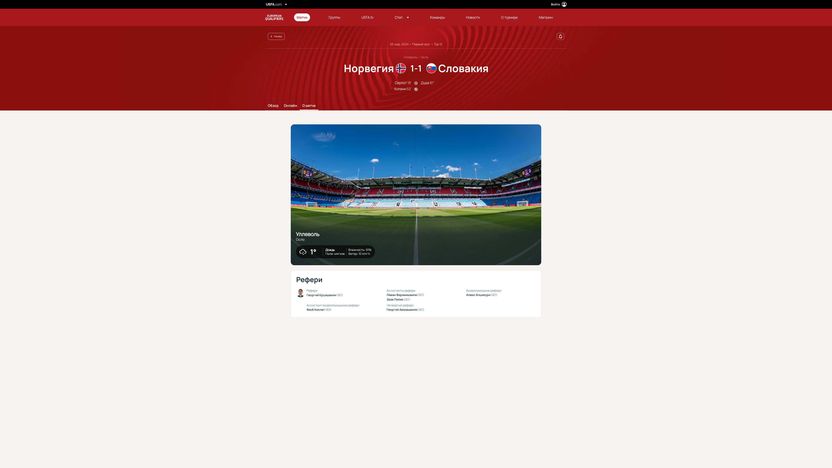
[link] (302, 17)
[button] (402, 17)
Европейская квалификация (274, 17)
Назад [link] (278, 36)
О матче (309, 106)
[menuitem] (307, 17)
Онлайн (290, 106)
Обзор (273, 106)
